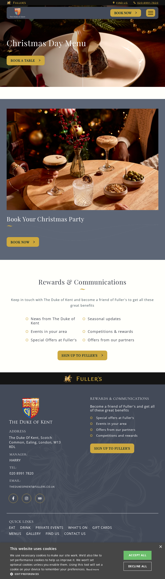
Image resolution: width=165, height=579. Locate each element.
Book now (20, 242)
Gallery (33, 533)
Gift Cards (102, 527)
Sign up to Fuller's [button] (112, 448)
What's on (78, 527)
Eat (12, 527)
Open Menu (150, 13)
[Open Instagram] (26, 498)
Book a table (23, 60)
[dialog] (82, 561)
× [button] (160, 546)
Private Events (49, 527)
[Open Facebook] (13, 498)
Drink (25, 527)
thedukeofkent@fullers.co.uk (32, 486)
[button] (56, 574)
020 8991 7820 (147, 2)
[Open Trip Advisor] (39, 498)
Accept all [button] (137, 555)
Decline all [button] (137, 566)
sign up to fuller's (80, 355)
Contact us (75, 533)
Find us (122, 2)
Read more (92, 569)
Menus (15, 533)
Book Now (122, 13)
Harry (15, 460)
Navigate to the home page (19, 13)
